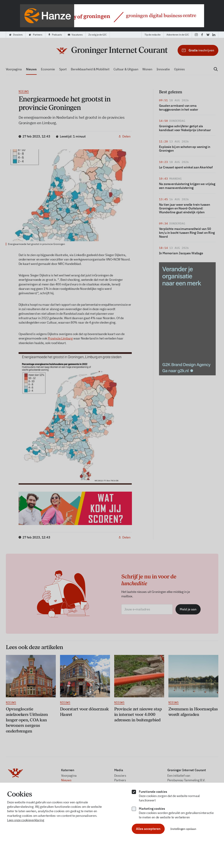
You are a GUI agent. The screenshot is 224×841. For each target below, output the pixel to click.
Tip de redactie (152, 34)
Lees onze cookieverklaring (25, 820)
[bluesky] (208, 34)
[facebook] (202, 34)
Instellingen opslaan (183, 829)
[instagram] (196, 34)
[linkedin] (214, 34)
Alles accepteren (148, 829)
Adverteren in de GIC (177, 34)
